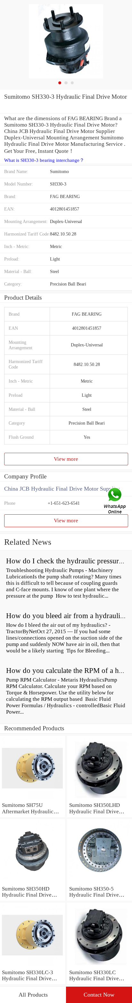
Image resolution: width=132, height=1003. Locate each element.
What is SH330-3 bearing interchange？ (44, 160)
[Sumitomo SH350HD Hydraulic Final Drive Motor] (32, 882)
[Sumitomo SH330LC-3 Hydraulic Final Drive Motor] (32, 966)
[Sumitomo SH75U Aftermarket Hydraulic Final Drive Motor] (32, 799)
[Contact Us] (115, 501)
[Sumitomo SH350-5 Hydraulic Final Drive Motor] (99, 882)
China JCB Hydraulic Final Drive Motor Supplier (62, 488)
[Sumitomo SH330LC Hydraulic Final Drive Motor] (99, 966)
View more (66, 459)
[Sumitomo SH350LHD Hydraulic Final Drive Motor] (99, 799)
